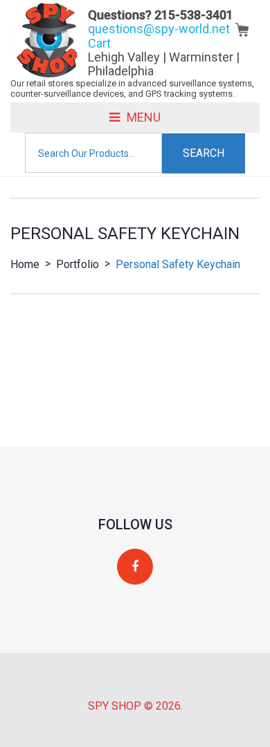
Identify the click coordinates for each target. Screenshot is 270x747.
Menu (144, 117)
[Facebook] (135, 567)
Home (24, 264)
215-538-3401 (193, 15)
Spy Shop (114, 705)
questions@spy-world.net (159, 28)
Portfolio (77, 264)
